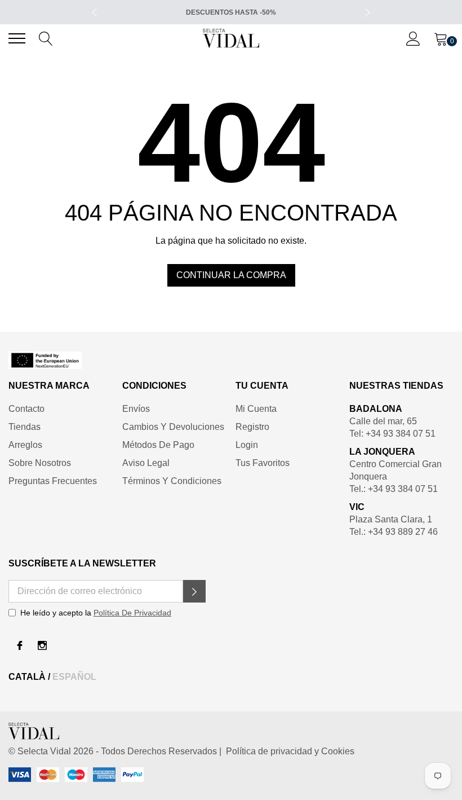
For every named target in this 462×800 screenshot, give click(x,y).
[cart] (441, 37)
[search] (46, 37)
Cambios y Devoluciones (173, 427)
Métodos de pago (158, 445)
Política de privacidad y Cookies (287, 751)
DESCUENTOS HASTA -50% (231, 12)
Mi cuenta (256, 409)
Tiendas (24, 427)
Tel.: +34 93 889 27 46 (393, 532)
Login (247, 445)
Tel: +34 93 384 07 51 (392, 433)
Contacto (26, 409)
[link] (231, 360)
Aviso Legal (146, 463)
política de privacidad (132, 612)
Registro (252, 427)
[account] (413, 37)
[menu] (16, 38)
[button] (194, 591)
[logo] (231, 38)
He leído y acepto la (95, 612)
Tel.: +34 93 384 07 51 (393, 489)
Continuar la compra (231, 275)
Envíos (136, 409)
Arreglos (25, 445)
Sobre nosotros (39, 463)
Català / (30, 677)
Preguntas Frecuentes (52, 481)
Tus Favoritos (263, 463)
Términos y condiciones (171, 481)
